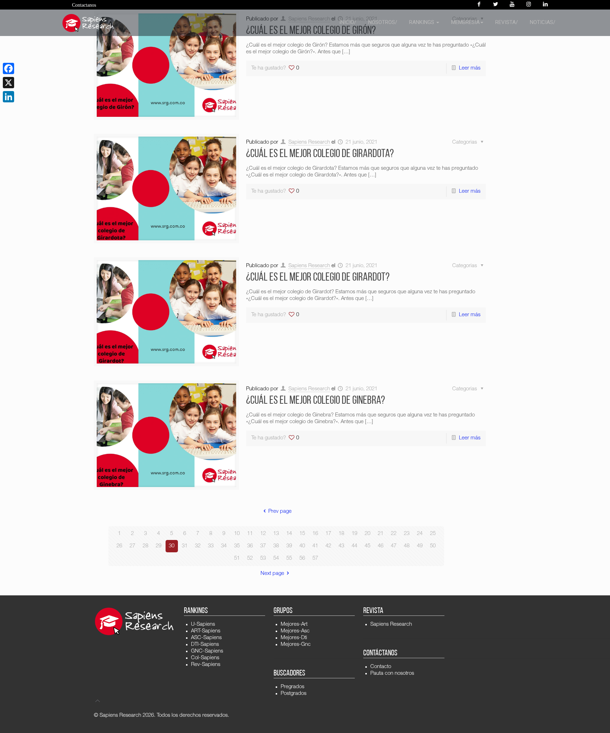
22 (393, 533)
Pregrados (292, 687)
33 (211, 546)
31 (184, 546)
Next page (272, 573)
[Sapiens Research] (88, 23)
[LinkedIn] (8, 97)
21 (380, 533)
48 (406, 546)
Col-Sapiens (205, 658)
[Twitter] (495, 4)
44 (354, 546)
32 (198, 546)
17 (328, 533)
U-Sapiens (203, 624)
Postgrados (293, 693)
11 (250, 533)
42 (328, 546)
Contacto (380, 666)
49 (420, 546)
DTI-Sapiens (205, 644)
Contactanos (84, 5)
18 (341, 533)
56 (302, 558)
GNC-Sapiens (207, 651)
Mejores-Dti (294, 638)
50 (433, 546)
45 (367, 546)
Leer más (469, 68)
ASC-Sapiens (206, 638)
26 (119, 546)
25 (433, 533)
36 (250, 546)
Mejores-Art (294, 624)
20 (367, 533)
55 (289, 558)
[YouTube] (512, 4)
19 (354, 533)
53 (263, 558)
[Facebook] (479, 4)
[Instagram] (528, 4)
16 (315, 533)
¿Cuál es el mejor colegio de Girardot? (318, 277)
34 (224, 546)
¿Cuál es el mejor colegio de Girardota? (320, 154)
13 (276, 533)
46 (380, 546)
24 (420, 533)
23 (406, 533)
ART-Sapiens (205, 631)
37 (263, 546)
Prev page (280, 511)
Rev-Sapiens (205, 664)
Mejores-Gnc (296, 644)
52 (250, 558)
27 (132, 546)
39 (289, 546)
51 (237, 558)
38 (276, 546)
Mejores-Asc (295, 631)
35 (237, 546)
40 (302, 546)
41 (315, 546)
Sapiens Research (309, 142)
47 (393, 546)
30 (171, 546)
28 (145, 546)
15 (302, 533)
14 (289, 533)
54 (276, 558)
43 (341, 546)
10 (237, 533)
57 (315, 558)
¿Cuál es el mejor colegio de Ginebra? (315, 401)
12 (263, 533)
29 (158, 546)
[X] (8, 83)
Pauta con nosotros (392, 673)
